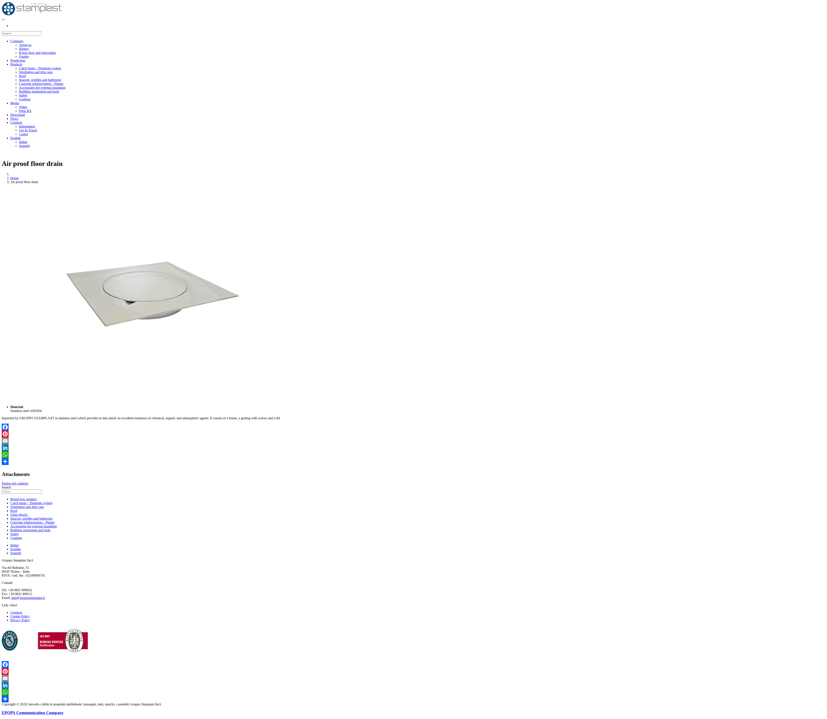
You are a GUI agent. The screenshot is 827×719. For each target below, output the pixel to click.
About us (25, 45)
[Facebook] (413, 427)
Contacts (16, 122)
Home (14, 178)
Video (23, 107)
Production (17, 60)
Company (17, 41)
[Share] (413, 461)
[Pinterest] (413, 433)
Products (16, 64)
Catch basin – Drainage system (40, 68)
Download (17, 115)
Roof (22, 76)
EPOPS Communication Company (33, 712)
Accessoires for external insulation (42, 87)
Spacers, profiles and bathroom (40, 80)
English (15, 138)
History (24, 49)
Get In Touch (28, 130)
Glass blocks (19, 514)
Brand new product (23, 499)
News (14, 118)
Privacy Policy (20, 620)
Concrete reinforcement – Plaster (41, 84)
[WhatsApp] (413, 454)
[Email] (413, 440)
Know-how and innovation (37, 53)
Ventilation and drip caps (36, 72)
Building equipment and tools (39, 91)
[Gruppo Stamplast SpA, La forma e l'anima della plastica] (32, 14)
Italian (23, 142)
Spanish (24, 146)
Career (23, 134)
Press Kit (25, 111)
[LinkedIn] (413, 447)
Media (14, 103)
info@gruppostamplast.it (28, 598)
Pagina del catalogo (15, 483)
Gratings (25, 99)
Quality (24, 56)
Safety (23, 95)
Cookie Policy (20, 616)
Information (27, 126)
